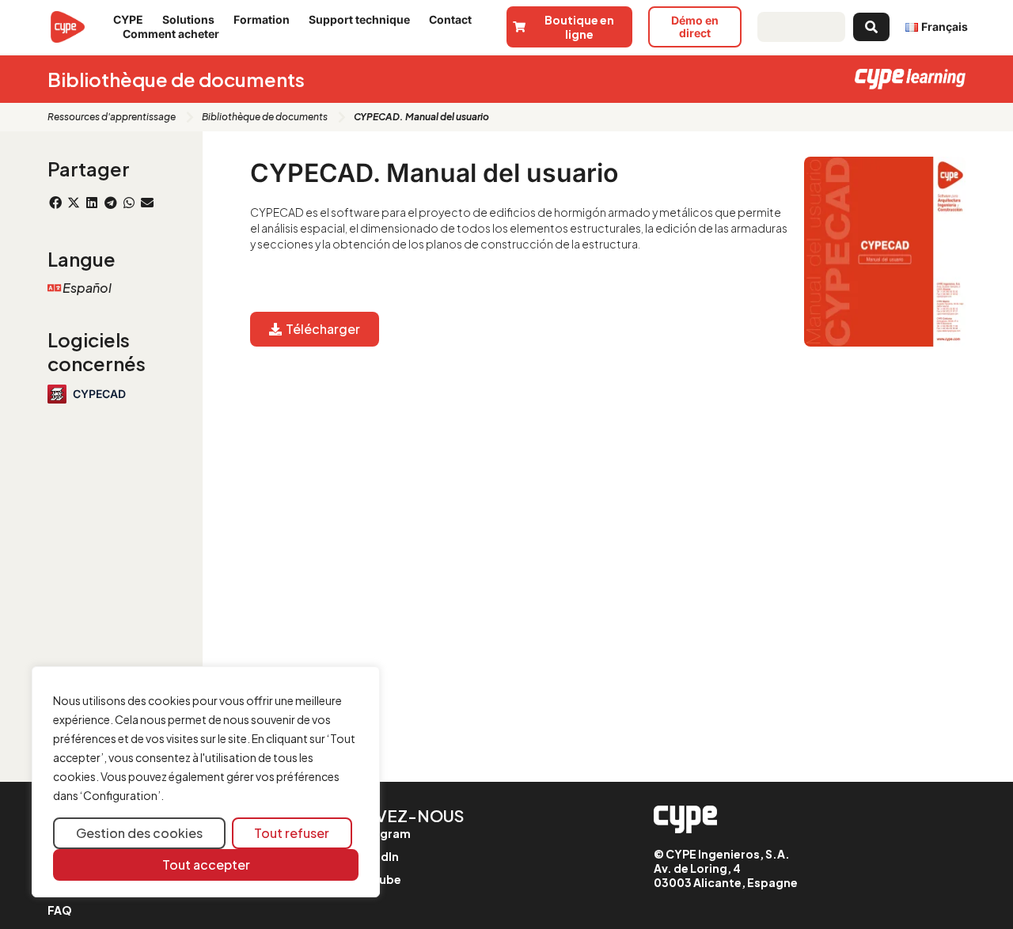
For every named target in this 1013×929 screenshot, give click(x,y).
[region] (206, 782)
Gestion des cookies (139, 833)
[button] (55, 202)
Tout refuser (291, 833)
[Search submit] (871, 27)
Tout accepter (206, 864)
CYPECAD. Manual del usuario (434, 172)
